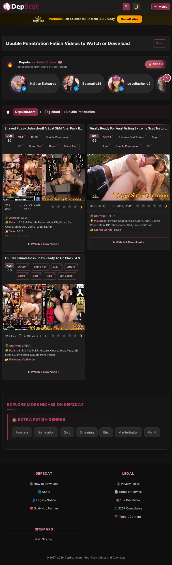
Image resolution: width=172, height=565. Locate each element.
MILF (21, 137)
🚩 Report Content (128, 516)
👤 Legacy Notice (44, 500)
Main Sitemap (44, 539)
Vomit (152, 432)
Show (159, 43)
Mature (71, 266)
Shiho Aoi (70, 146)
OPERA (107, 137)
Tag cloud (52, 112)
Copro (52, 146)
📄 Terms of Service (128, 492)
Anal (105, 146)
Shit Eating (66, 275)
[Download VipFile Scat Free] (21, 6)
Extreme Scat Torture (131, 137)
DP (19, 146)
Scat (35, 275)
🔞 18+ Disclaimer (128, 500)
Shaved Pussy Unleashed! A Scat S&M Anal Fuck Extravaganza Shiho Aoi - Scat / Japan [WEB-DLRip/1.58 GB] (43, 128)
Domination (46, 432)
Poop (49, 275)
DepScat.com (25, 112)
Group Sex (35, 146)
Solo (67, 432)
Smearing (87, 432)
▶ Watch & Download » (44, 244)
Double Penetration (57, 137)
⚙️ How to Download (44, 483)
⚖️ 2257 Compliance (128, 508)
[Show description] (20, 207)
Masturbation (128, 432)
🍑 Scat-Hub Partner (44, 508)
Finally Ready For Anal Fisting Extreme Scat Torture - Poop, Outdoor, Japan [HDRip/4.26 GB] (128, 128)
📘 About (44, 492)
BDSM (34, 137)
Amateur (22, 432)
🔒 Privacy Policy (128, 483)
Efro (106, 432)
